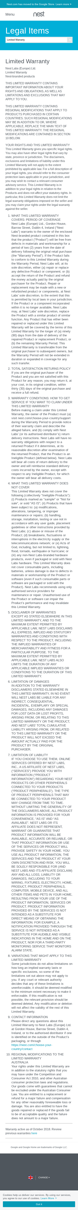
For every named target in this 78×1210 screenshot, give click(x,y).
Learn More (48, 1198)
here (34, 1133)
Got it (39, 1204)
